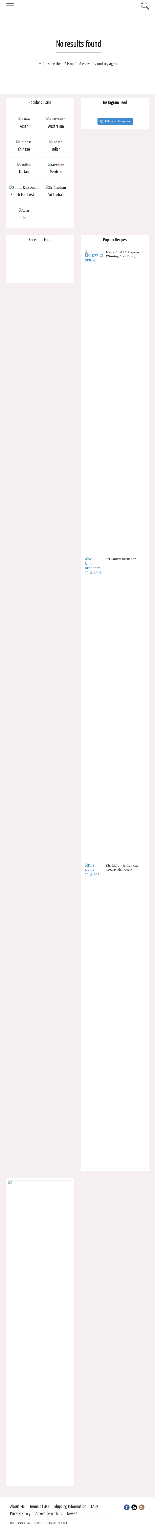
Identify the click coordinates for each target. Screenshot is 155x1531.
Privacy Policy (20, 1513)
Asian (24, 126)
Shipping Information (70, 1506)
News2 (72, 1513)
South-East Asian (24, 195)
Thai (24, 217)
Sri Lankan (56, 195)
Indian (55, 149)
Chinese (24, 149)
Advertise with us (48, 1513)
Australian (56, 126)
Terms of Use (39, 1506)
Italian (24, 172)
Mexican (56, 172)
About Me (17, 1506)
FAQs (94, 1506)
